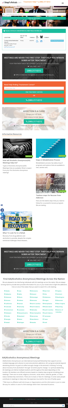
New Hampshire (36, 313)
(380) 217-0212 (35, 100)
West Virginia (60, 303)
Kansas (20, 303)
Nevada (33, 322)
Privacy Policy (39, 399)
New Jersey (34, 316)
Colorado (8, 307)
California (8, 303)
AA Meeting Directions (57, 40)
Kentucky (21, 307)
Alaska (7, 291)
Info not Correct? (8, 47)
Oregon (46, 300)
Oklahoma (47, 297)
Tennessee (47, 316)
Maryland (21, 316)
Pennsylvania (48, 303)
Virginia (58, 291)
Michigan (21, 322)
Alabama (8, 294)
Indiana (20, 300)
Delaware (8, 313)
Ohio (45, 294)
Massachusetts (23, 313)
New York (47, 291)
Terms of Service (48, 399)
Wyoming (59, 307)
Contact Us (56, 399)
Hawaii (7, 322)
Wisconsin (59, 300)
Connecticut (9, 310)
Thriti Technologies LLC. (19, 399)
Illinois (20, 297)
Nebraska (34, 310)
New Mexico (34, 319)
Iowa (19, 291)
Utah (45, 322)
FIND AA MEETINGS (34, 18)
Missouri (33, 294)
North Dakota (35, 307)
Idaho (20, 294)
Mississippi (34, 297)
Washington (60, 297)
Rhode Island (48, 307)
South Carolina (48, 310)
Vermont (59, 294)
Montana (34, 300)
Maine (20, 319)
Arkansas (8, 297)
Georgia (7, 319)
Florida (7, 316)
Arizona (7, 300)
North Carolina (35, 303)
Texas (46, 319)
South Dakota (48, 313)
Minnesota (34, 291)
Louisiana (21, 310)
